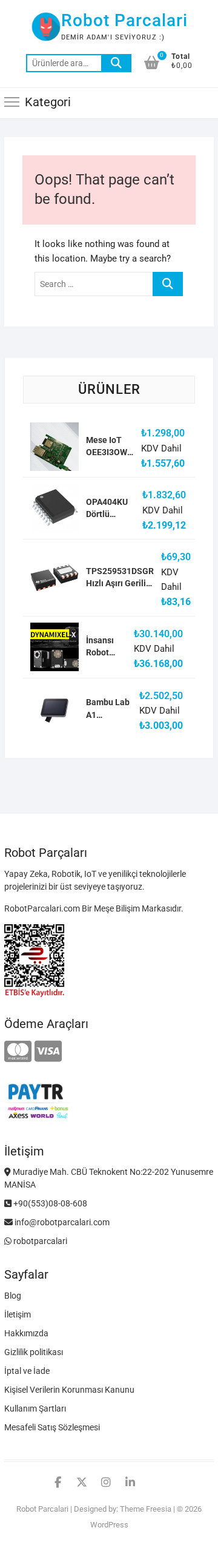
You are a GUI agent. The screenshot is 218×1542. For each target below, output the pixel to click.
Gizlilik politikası (33, 1352)
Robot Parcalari (124, 20)
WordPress (109, 1524)
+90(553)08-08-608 (49, 1203)
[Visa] (48, 1052)
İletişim (17, 1314)
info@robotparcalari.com (61, 1222)
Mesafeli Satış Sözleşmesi (52, 1427)
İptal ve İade (27, 1371)
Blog (12, 1295)
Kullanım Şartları (35, 1408)
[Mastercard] (17, 1052)
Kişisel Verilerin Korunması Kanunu (69, 1390)
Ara (116, 63)
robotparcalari (39, 1241)
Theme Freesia (145, 1508)
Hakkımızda (26, 1333)
